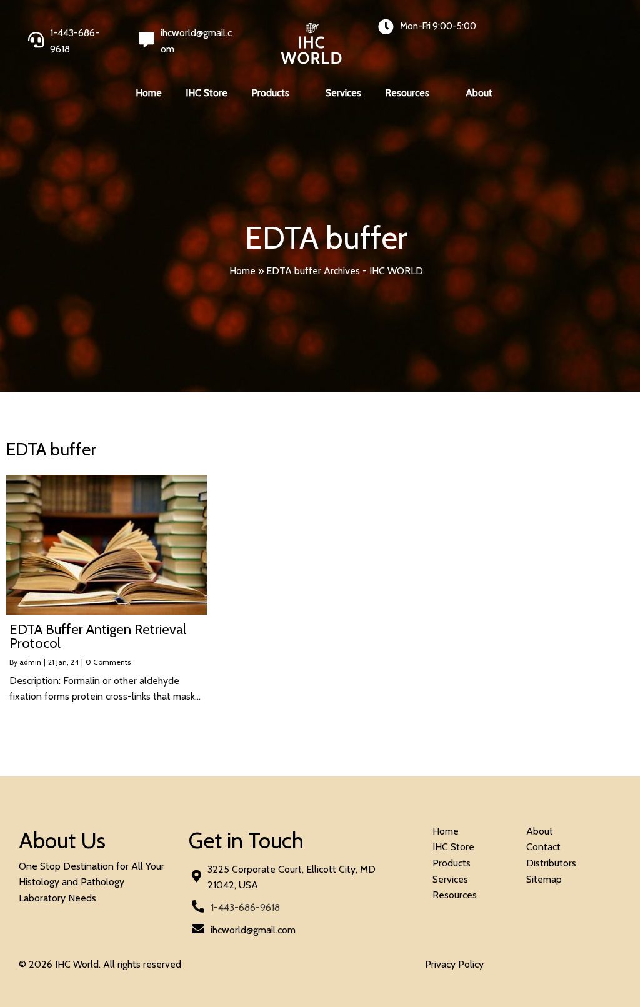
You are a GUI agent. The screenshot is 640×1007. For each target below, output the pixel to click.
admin (30, 662)
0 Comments (108, 662)
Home (242, 271)
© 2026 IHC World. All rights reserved (100, 964)
